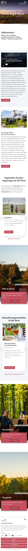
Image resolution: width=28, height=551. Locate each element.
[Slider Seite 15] (20, 374)
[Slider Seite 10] (15, 374)
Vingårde (6, 497)
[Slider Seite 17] (22, 374)
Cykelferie (8, 218)
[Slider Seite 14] (19, 374)
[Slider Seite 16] (21, 374)
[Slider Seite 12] (17, 374)
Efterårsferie (8, 288)
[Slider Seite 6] (15, 238)
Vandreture (8, 429)
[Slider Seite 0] (8, 238)
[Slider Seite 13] (18, 374)
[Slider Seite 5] (14, 238)
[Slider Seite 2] (7, 374)
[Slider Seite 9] (19, 238)
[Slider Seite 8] (13, 374)
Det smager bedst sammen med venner (8, 133)
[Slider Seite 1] (6, 374)
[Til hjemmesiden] (22, 2)
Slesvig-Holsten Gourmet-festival (10, 344)
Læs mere (5, 100)
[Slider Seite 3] (12, 238)
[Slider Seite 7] (12, 374)
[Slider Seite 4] (13, 238)
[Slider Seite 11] (16, 374)
